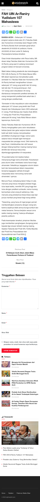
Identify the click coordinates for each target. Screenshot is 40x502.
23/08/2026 (7, 442)
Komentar (6, 286)
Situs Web (5, 332)
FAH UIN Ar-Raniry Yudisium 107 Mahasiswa (18, 455)
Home (3, 10)
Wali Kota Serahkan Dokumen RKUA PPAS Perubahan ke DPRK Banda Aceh (25, 383)
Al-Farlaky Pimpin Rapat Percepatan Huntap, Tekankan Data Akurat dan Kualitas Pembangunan (25, 403)
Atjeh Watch (18, 26)
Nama (4, 313)
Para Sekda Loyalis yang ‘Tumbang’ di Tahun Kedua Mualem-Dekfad (18, 449)
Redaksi (10, 493)
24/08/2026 (16, 367)
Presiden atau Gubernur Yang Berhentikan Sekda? (20, 459)
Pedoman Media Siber (23, 493)
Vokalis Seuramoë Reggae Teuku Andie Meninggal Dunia (24, 372)
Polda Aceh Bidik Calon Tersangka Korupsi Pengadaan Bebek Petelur (19, 438)
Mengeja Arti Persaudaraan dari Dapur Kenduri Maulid (23, 363)
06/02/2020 (28, 26)
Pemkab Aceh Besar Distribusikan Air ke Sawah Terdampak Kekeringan (25, 393)
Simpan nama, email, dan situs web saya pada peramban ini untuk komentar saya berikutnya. (21, 343)
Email (4, 323)
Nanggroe (10, 10)
